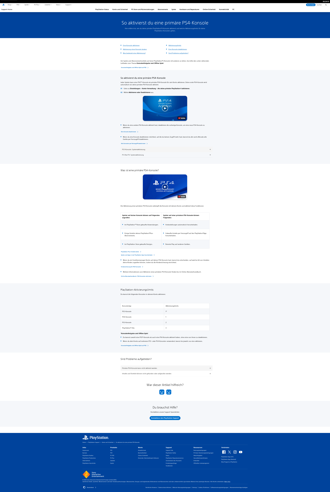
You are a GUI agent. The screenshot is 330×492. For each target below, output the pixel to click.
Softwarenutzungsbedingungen (219, 487)
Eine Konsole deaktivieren (177, 49)
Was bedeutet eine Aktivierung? (134, 53)
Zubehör (47, 5)
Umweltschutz (142, 450)
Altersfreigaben (198, 455)
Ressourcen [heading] (198, 447)
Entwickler (196, 460)
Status (167, 455)
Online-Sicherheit (209, 9)
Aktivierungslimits (174, 45)
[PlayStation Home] (3, 4)
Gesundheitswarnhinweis (201, 458)
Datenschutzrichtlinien (164, 487)
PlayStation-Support (94, 442)
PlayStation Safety (171, 453)
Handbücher (169, 466)
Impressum (85, 450)
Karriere (84, 453)
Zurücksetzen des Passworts (174, 460)
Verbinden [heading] (225, 447)
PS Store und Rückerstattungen (142, 9)
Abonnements (163, 9)
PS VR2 (112, 455)
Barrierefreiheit (142, 453)
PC (233, 9)
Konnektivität (224, 9)
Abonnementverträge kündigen (239, 487)
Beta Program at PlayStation (229, 462)
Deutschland (90, 487)
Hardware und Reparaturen (189, 9)
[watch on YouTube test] (181, 118)
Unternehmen (86, 460)
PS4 (111, 453)
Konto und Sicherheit (120, 9)
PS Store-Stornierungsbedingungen (203, 453)
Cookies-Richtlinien (203, 487)
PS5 (17, 5)
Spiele (26, 5)
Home (84, 442)
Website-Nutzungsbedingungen (182, 487)
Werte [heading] (140, 447)
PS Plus (36, 5)
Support (68, 5)
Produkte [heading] (113, 447)
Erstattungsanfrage (171, 463)
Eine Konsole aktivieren (131, 45)
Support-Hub (169, 450)
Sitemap (194, 487)
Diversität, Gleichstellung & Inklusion (148, 458)
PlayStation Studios (87, 455)
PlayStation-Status (102, 9)
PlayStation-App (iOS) (227, 457)
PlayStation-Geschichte (88, 463)
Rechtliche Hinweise (151, 487)
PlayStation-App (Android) (228, 459)
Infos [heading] (84, 447)
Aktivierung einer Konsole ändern (135, 49)
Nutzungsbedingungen (200, 450)
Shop (9, 5)
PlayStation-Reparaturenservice (174, 458)
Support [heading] (169, 447)
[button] (165, 108)
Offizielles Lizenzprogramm (201, 463)
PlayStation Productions (89, 458)
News (58, 5)
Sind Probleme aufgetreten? (178, 53)
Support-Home (6, 9)
